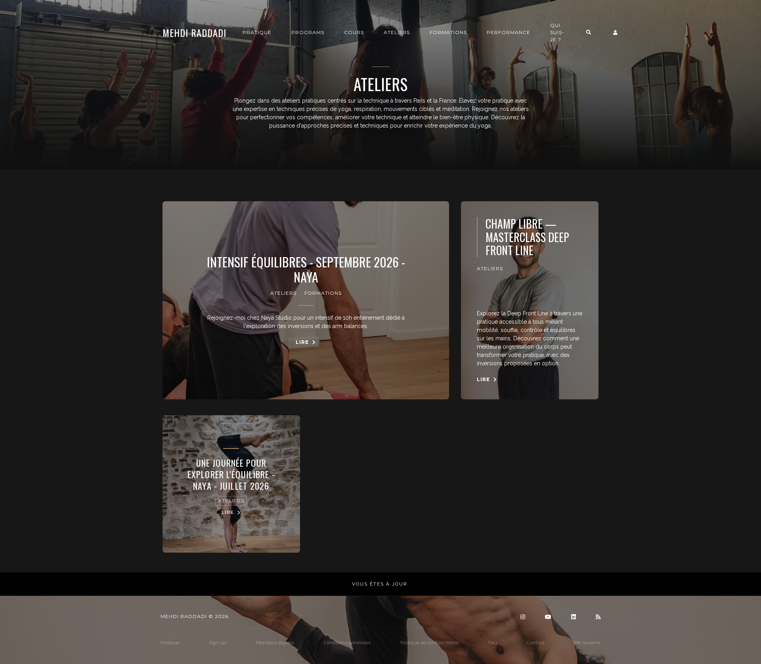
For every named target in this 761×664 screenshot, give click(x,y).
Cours (354, 32)
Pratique (257, 32)
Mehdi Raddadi (194, 32)
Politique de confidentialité (429, 642)
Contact (535, 642)
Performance (508, 32)
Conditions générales (347, 642)
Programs (307, 32)
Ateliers (397, 32)
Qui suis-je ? (557, 32)
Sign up (217, 642)
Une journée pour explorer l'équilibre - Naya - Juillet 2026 (231, 474)
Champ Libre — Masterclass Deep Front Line (527, 237)
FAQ (492, 642)
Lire (303, 342)
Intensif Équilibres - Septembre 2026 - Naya (306, 269)
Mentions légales (275, 642)
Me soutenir (587, 642)
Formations (448, 32)
